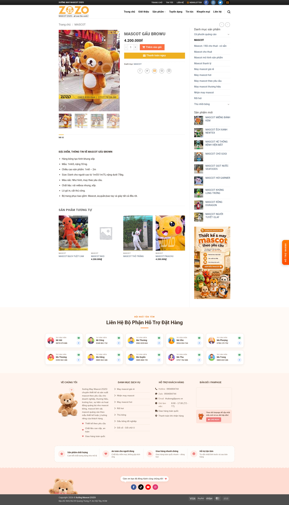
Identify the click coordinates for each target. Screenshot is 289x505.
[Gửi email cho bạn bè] (154, 70)
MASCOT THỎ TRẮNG (133, 256)
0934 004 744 (182, 343)
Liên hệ (180, 2)
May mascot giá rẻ (204, 69)
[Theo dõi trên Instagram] (213, 2)
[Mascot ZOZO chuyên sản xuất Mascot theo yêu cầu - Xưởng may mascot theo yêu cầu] (74, 12)
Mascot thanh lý (202, 63)
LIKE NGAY (214, 419)
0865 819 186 (222, 360)
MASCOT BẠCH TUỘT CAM (71, 256)
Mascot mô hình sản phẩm (208, 57)
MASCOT (80, 24)
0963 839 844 (142, 343)
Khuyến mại (203, 11)
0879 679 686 (61, 343)
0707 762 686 (182, 360)
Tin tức (169, 2)
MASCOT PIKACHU (164, 256)
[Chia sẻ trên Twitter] (147, 70)
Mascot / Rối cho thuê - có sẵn (210, 45)
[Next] (114, 70)
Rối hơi (198, 98)
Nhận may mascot (204, 92)
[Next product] (221, 24)
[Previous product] (227, 24)
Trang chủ (156, 2)
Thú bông (121, 415)
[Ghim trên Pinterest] (161, 70)
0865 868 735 (142, 360)
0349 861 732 (101, 343)
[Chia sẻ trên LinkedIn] (169, 70)
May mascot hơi (202, 75)
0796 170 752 (222, 343)
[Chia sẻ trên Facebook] (140, 70)
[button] (194, 3)
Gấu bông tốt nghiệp (127, 421)
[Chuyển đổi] (228, 34)
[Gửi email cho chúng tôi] (227, 2)
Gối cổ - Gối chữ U (126, 428)
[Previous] (63, 70)
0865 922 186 (101, 360)
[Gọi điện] (119, 355)
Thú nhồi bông (202, 104)
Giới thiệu (143, 11)
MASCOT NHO (97, 256)
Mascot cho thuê (203, 51)
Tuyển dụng (175, 11)
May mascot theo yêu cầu (208, 80)
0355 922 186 (61, 360)
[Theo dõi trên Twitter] (220, 2)
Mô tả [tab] (61, 137)
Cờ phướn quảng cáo (205, 34)
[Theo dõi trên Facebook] (206, 2)
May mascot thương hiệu (207, 86)
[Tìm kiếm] (228, 12)
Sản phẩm (158, 11)
